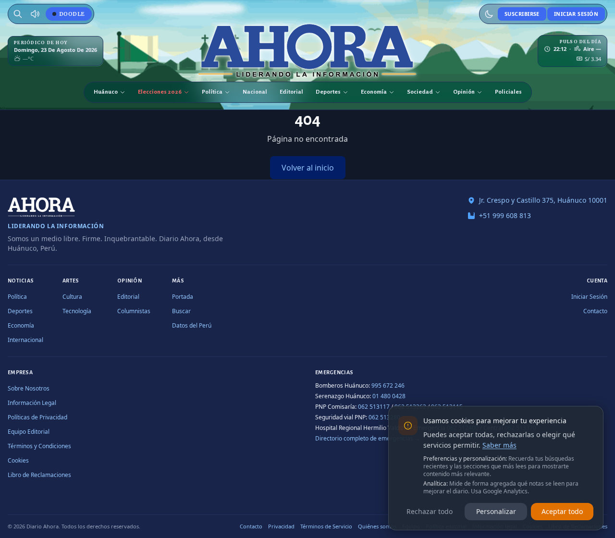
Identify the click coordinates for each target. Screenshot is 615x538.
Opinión (464, 92)
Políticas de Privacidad (37, 417)
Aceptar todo (562, 511)
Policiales (508, 92)
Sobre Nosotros (28, 388)
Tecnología (76, 311)
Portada (182, 297)
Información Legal (32, 403)
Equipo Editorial (28, 432)
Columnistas (133, 311)
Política (212, 92)
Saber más (499, 445)
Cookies (18, 460)
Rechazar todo (429, 511)
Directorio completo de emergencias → (367, 438)
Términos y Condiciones (39, 446)
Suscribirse (522, 13)
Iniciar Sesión (576, 13)
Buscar (181, 311)
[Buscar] (17, 14)
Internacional (25, 340)
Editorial (291, 92)
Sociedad (420, 92)
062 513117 (374, 407)
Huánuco (106, 92)
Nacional (255, 92)
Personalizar (496, 511)
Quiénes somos (377, 526)
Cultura (72, 297)
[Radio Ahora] (35, 14)
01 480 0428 (389, 396)
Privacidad (281, 526)
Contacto (595, 311)
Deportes (328, 92)
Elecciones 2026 (160, 92)
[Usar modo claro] (489, 14)
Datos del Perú (191, 325)
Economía (374, 92)
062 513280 (384, 417)
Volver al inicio (308, 167)
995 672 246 (388, 385)
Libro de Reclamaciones (39, 475)
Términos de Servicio (326, 526)
